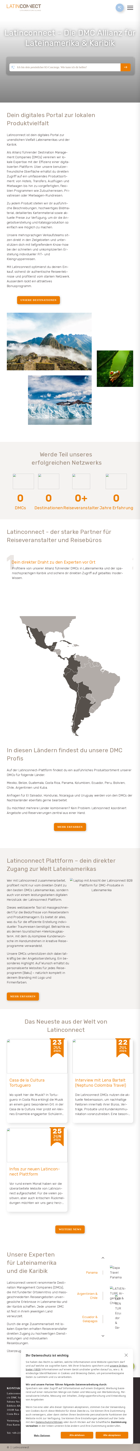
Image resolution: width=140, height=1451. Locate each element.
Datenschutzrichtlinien (49, 1422)
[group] (103, 1273)
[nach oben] (103, 1258)
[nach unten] (103, 1336)
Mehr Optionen (42, 1435)
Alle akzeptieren (112, 1435)
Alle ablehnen (77, 1435)
